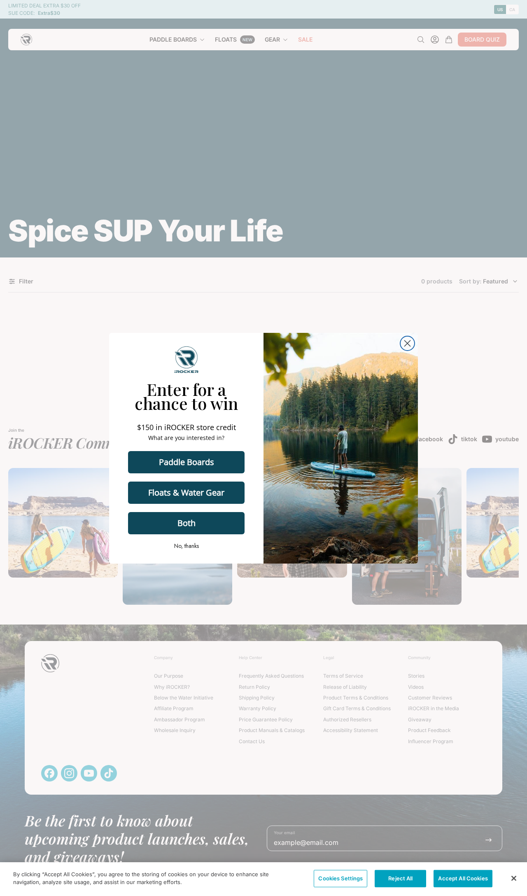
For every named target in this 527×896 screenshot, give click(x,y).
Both (186, 523)
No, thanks (186, 546)
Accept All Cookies (462, 878)
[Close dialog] (407, 343)
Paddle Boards (186, 462)
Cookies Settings (340, 878)
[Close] (514, 878)
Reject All (400, 878)
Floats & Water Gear (186, 492)
